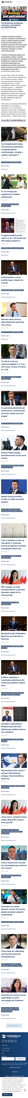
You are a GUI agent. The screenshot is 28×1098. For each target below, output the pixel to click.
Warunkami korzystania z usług (15, 1064)
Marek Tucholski (6, 377)
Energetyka (17, 377)
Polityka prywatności (15, 1067)
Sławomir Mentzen (17, 248)
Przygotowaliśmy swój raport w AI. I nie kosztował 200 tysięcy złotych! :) (13, 238)
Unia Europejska (16, 965)
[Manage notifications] (25, 1090)
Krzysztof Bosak (7, 332)
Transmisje (4, 1045)
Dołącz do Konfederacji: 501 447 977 (15, 1076)
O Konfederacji (5, 1048)
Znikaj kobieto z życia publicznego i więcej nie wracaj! (12, 280)
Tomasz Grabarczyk (8, 786)
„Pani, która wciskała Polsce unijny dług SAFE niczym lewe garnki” (14, 820)
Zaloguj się (19, 2)
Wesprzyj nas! (5, 1050)
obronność (5, 511)
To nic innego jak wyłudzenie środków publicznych (10, 194)
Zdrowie (4, 648)
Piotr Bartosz (6, 162)
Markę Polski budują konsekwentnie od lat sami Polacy (13, 455)
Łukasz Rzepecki (6, 875)
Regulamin (15, 1071)
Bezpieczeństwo (6, 831)
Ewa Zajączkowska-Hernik (10, 204)
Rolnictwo (15, 1009)
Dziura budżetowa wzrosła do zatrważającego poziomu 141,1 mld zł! (14, 865)
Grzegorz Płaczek (7, 646)
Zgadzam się (7, 1094)
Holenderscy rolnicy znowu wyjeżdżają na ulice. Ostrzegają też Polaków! (13, 998)
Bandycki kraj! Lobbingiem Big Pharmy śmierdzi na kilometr (13, 636)
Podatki (4, 694)
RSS (3, 1053)
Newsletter (3, 1056)
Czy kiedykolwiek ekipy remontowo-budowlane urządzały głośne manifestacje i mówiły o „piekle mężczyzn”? (12, 149)
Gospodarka (17, 875)
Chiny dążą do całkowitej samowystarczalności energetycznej (12, 954)
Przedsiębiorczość (16, 511)
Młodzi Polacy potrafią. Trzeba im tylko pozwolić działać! (12, 499)
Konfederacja (16, 162)
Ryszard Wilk (5, 509)
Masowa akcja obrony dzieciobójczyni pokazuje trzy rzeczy (12, 322)
